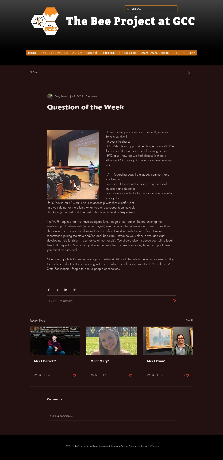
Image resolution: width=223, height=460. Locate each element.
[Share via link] (74, 289)
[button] (189, 72)
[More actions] (174, 96)
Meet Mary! (100, 361)
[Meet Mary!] (111, 341)
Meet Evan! (156, 361)
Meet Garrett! (45, 361)
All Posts (34, 72)
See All (189, 320)
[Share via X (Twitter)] (57, 289)
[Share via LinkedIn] (65, 289)
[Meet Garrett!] (55, 341)
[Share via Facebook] (48, 289)
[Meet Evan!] (168, 341)
